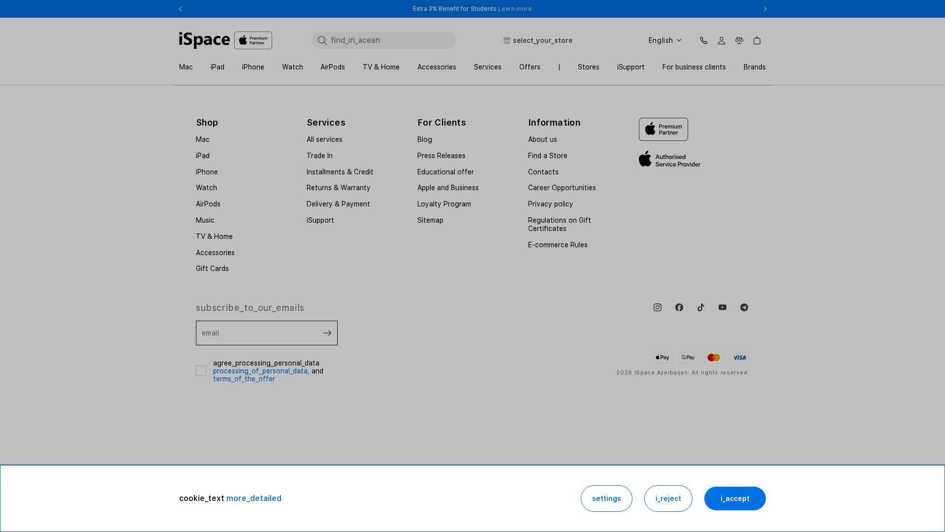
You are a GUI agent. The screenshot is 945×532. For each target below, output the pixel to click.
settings (606, 498)
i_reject (668, 498)
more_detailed (254, 498)
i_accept (735, 498)
